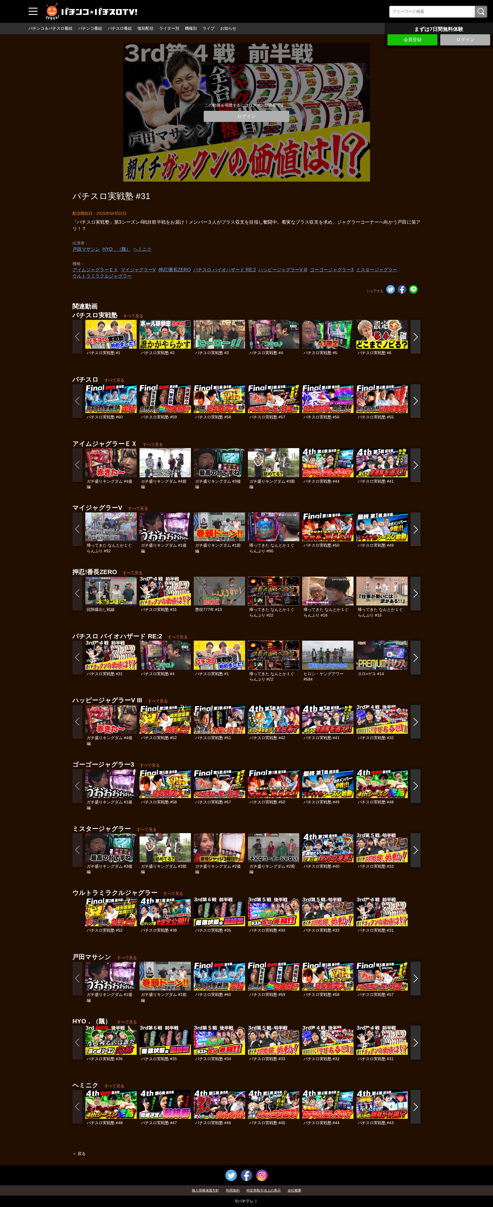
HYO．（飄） (116, 249)
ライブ (209, 28)
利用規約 (233, 1190)
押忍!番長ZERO (174, 269)
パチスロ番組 (120, 28)
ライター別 (169, 28)
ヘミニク (142, 249)
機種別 (191, 28)
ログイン (465, 39)
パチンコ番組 (90, 28)
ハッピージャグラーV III (282, 269)
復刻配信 (145, 28)
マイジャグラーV (138, 269)
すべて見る (133, 316)
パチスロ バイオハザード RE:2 (224, 269)
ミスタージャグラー (376, 269)
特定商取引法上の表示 (263, 1190)
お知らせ (228, 28)
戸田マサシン (86, 249)
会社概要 (294, 1190)
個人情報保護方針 (205, 1190)
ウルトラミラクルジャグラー (102, 276)
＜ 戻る (79, 1153)
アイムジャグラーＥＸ (95, 269)
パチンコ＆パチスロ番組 (50, 28)
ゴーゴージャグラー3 (331, 269)
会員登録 (412, 39)
